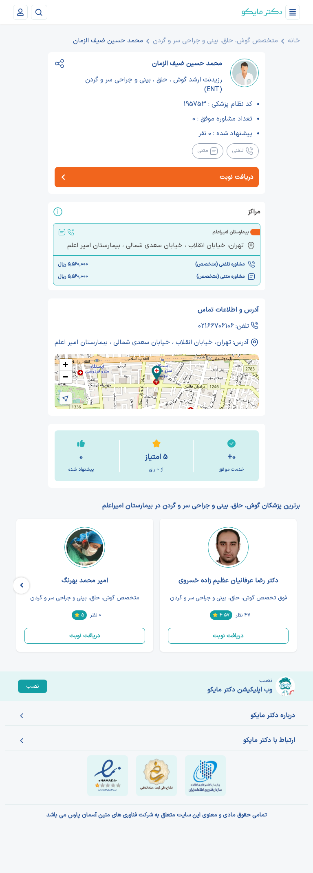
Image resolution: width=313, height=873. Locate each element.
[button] (157, 373)
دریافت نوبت (228, 636)
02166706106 (216, 326)
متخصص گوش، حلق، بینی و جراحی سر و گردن (215, 41)
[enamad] (107, 775)
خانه (294, 41)
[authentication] (20, 12)
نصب (32, 686)
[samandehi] (156, 775)
